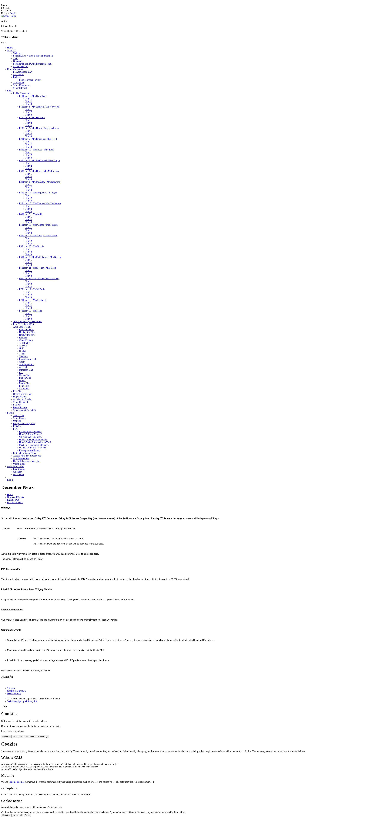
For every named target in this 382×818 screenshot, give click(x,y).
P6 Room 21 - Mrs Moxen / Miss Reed (37, 268)
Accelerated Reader (22, 399)
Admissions (18, 82)
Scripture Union (26, 364)
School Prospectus (21, 85)
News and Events (15, 466)
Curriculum (18, 74)
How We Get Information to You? (35, 442)
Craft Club (24, 388)
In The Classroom (21, 93)
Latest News (19, 469)
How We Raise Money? (30, 434)
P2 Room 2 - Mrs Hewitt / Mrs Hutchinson (39, 128)
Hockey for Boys (27, 335)
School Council (20, 402)
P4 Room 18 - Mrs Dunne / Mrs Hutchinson (40, 203)
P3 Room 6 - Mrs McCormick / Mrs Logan (39, 160)
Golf (21, 348)
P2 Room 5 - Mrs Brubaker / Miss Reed (38, 139)
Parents (10, 412)
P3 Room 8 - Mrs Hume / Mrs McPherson (39, 171)
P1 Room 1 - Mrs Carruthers (32, 96)
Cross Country (26, 340)
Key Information (15, 69)
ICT (21, 372)
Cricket (22, 351)
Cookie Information (16, 691)
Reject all (6, 736)
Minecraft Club (26, 370)
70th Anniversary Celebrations (27, 321)
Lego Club (24, 386)
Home (10, 47)
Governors (18, 61)
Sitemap (11, 688)
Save (27, 815)
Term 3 (28, 104)
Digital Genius (20, 396)
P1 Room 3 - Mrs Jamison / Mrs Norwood (39, 106)
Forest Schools (20, 407)
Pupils (10, 90)
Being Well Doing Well (24, 423)
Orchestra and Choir (22, 394)
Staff (15, 58)
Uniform (17, 421)
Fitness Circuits (26, 329)
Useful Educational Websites (26, 461)
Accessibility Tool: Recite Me (27, 455)
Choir (21, 361)
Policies (16, 77)
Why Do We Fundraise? (30, 437)
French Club (25, 378)
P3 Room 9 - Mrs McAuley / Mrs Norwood (39, 182)
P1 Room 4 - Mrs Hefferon (32, 117)
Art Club (23, 367)
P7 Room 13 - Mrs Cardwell (32, 300)
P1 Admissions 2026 (23, 72)
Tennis (22, 353)
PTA (15, 429)
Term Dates (18, 415)
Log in (13, 13)
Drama (22, 380)
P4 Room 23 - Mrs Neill (30, 214)
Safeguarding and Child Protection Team (32, 63)
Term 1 (28, 98)
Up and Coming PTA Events (32, 447)
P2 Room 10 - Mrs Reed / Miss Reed (36, 149)
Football (23, 337)
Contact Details (20, 66)
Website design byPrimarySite (22, 701)
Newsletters (18, 474)
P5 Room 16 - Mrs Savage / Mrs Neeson (38, 235)
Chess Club (24, 375)
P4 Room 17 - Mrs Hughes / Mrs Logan (38, 192)
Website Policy (14, 693)
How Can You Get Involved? (33, 439)
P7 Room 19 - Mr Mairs (30, 310)
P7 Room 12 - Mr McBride (32, 289)
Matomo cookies (16, 782)
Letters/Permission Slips (24, 453)
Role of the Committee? (30, 431)
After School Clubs (22, 327)
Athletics (23, 345)
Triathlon (23, 356)
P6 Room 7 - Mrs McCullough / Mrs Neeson (40, 257)
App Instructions (21, 458)
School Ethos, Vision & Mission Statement (33, 55)
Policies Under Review (30, 80)
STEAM (17, 404)
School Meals (19, 418)
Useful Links (19, 463)
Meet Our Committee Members (33, 445)
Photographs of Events (29, 450)
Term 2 (28, 101)
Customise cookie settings (36, 736)
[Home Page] (8, 16)
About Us (11, 50)
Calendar (17, 472)
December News (15, 502)
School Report (20, 88)
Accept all (17, 736)
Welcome (17, 53)
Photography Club (27, 359)
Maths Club (24, 383)
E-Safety (17, 426)
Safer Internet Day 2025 (24, 410)
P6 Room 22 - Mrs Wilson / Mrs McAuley (39, 278)
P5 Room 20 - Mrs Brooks (31, 246)
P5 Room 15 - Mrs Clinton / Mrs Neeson (38, 225)
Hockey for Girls (27, 332)
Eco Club (17, 391)
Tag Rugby (24, 343)
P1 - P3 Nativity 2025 (23, 324)
